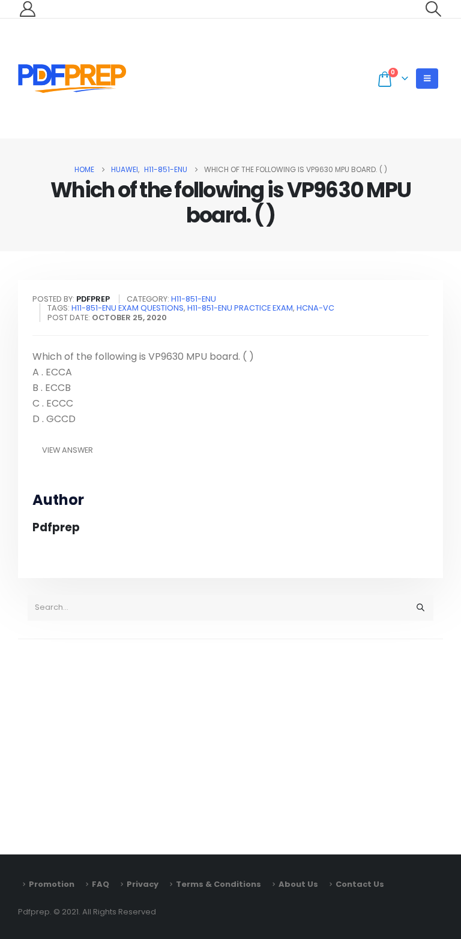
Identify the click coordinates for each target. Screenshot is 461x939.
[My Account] (27, 9)
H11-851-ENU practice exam (240, 308)
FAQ (100, 884)
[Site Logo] (72, 79)
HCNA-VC (315, 308)
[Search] (420, 607)
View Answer (67, 450)
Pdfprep (56, 527)
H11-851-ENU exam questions (127, 308)
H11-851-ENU (193, 299)
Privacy (142, 884)
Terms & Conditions (218, 884)
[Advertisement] (230, 741)
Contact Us (360, 884)
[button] (433, 9)
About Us (298, 884)
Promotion (51, 884)
